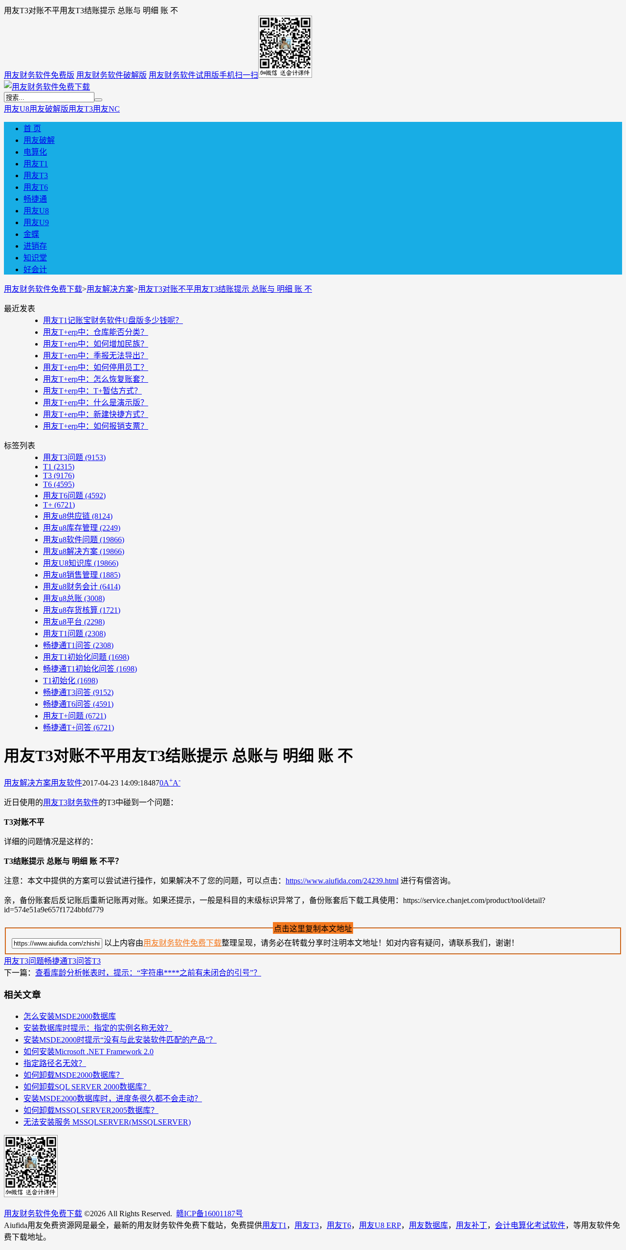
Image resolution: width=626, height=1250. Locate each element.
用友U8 (16, 109)
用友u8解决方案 (83, 551)
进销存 (35, 246)
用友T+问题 (74, 716)
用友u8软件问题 (83, 539)
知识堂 (35, 258)
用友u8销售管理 (81, 575)
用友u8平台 (74, 622)
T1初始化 (70, 680)
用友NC (106, 109)
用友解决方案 (110, 289)
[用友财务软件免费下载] (47, 87)
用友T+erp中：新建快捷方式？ (95, 414)
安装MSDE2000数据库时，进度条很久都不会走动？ (112, 1098)
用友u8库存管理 (81, 528)
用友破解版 (48, 109)
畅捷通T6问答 (78, 704)
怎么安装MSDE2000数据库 (69, 1016)
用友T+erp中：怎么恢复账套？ (95, 379)
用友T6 (35, 187)
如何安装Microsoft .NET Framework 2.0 (88, 1051)
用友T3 (80, 109)
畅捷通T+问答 (78, 727)
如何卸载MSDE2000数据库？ (73, 1075)
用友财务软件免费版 (39, 75)
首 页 (32, 128)
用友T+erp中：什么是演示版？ (95, 402)
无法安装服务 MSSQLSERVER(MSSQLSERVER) (107, 1122)
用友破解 (39, 140)
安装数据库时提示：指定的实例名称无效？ (97, 1028)
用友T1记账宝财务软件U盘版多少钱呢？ (113, 320)
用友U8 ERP (380, 1225)
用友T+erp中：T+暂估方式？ (92, 391)
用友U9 (36, 222)
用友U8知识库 (80, 563)
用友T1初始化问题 (86, 657)
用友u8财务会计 (81, 586)
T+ (59, 505)
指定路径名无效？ (54, 1063)
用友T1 (35, 164)
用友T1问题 (74, 633)
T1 (58, 467)
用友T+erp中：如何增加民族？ (95, 344)
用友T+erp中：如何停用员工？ (95, 367)
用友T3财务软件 (71, 802)
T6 (58, 484)
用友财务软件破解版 (111, 75)
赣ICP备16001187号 (209, 1213)
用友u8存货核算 (81, 610)
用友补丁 (471, 1225)
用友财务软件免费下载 (43, 289)
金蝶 (31, 234)
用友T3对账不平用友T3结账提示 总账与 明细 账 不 (225, 289)
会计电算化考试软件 (530, 1225)
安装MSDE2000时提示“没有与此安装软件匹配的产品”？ (120, 1040)
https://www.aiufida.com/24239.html (342, 881)
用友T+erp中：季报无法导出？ (95, 355)
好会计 (35, 269)
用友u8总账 (74, 598)
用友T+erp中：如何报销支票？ (95, 426)
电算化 (35, 152)
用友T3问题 (74, 457)
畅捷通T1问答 (78, 645)
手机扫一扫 (238, 75)
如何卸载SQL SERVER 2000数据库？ (87, 1087)
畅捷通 (35, 199)
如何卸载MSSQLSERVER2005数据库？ (90, 1110)
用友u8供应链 (77, 516)
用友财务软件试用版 (184, 75)
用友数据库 (428, 1225)
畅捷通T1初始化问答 (90, 669)
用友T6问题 (74, 495)
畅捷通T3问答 (78, 692)
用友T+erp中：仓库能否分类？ (95, 332)
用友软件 (66, 783)
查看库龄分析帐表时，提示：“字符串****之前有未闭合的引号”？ (148, 973)
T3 (58, 475)
